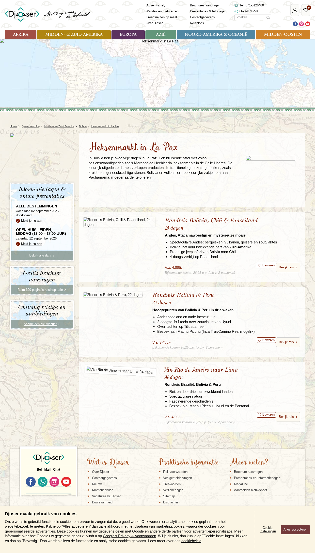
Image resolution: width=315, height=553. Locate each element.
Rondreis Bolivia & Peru (193, 302)
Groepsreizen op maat (161, 17)
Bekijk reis (286, 267)
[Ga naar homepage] (47, 14)
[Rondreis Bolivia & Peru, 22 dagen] (113, 294)
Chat (56, 469)
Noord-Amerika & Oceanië (216, 35)
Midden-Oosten (283, 35)
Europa (128, 35)
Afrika (20, 35)
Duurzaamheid (102, 502)
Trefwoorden (172, 484)
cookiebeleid (191, 541)
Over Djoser (154, 23)
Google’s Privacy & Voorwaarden (129, 536)
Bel (39, 469)
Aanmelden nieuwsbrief (250, 490)
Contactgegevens (202, 17)
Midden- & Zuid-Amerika (74, 35)
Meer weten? (248, 463)
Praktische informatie (188, 463)
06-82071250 (248, 11)
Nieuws (97, 484)
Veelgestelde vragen (177, 478)
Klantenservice (102, 490)
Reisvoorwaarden (175, 472)
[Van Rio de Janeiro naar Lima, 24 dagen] (120, 371)
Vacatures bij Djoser (106, 496)
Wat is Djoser (108, 463)
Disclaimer (170, 502)
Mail (47, 469)
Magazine (241, 484)
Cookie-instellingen (268, 529)
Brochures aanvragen (205, 5)
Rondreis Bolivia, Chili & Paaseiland (211, 227)
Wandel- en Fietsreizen (162, 11)
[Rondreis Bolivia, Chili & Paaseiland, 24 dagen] (119, 222)
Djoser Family (155, 5)
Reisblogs (197, 23)
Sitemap (169, 496)
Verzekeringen (173, 490)
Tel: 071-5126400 (251, 5)
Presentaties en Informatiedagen (257, 478)
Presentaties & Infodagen (208, 11)
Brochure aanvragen (248, 472)
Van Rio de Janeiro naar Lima (201, 377)
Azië (160, 35)
